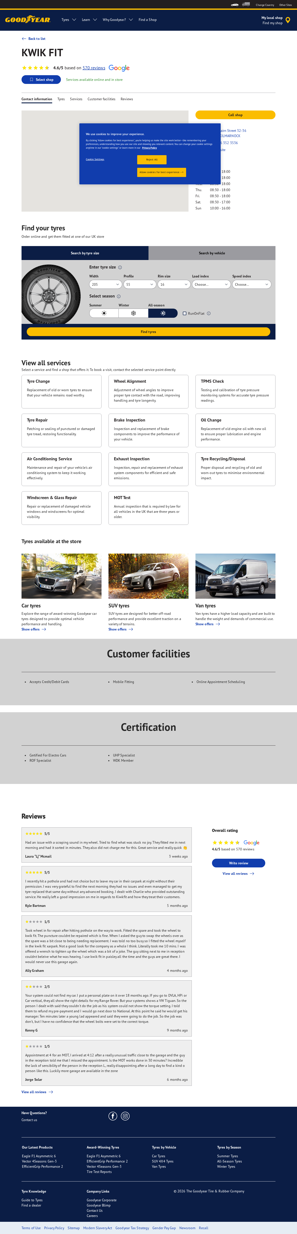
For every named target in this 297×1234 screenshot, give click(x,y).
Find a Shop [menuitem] (148, 19)
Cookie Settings (95, 159)
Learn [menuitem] (86, 19)
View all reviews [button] (235, 873)
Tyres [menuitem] (65, 19)
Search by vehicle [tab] (212, 253)
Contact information (37, 99)
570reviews (94, 67)
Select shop (44, 79)
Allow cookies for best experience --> (162, 172)
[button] (120, 267)
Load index (200, 276)
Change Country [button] (265, 5)
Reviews (127, 99)
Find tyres (148, 332)
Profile (129, 276)
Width (94, 276)
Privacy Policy (149, 147)
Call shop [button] (235, 115)
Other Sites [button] (285, 5)
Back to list (36, 38)
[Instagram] (125, 1116)
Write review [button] (238, 863)
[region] (150, 153)
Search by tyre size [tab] (85, 253)
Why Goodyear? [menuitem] (114, 19)
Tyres (61, 99)
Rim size (164, 276)
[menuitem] (235, 4)
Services (76, 99)
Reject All (152, 159)
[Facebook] (112, 1116)
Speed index (241, 276)
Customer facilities (101, 99)
